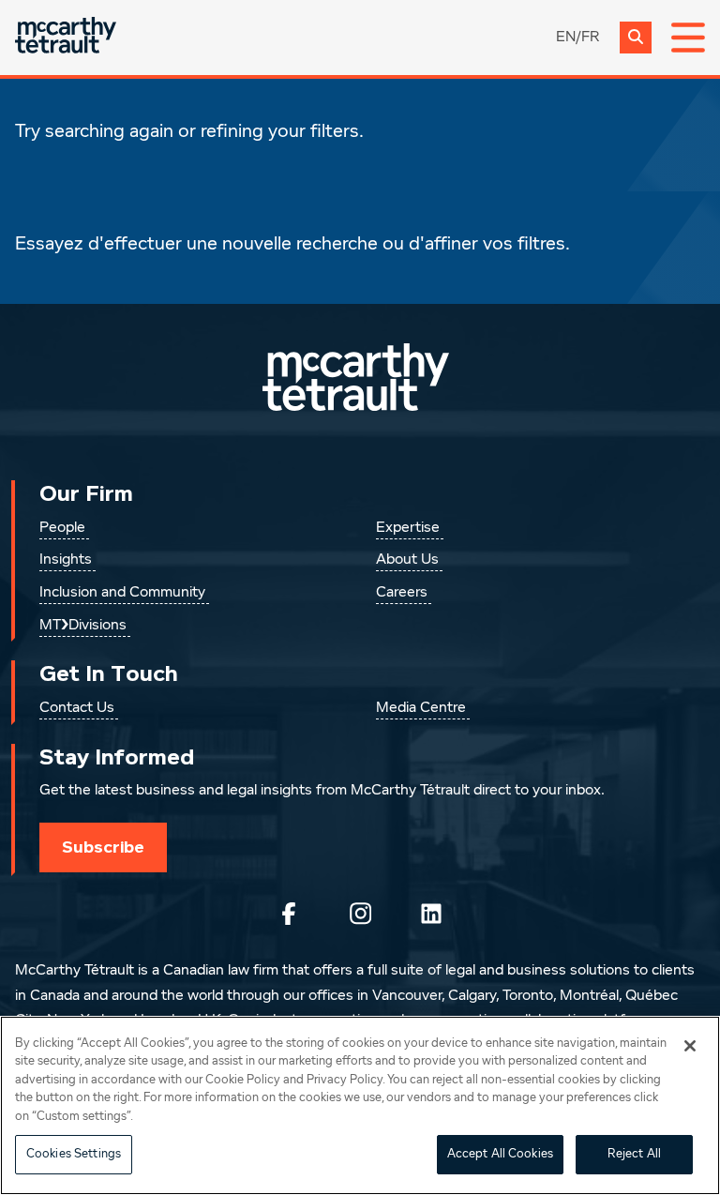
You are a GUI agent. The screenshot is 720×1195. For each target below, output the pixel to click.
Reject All (634, 1154)
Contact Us (76, 708)
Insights (65, 559)
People (62, 528)
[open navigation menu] (688, 38)
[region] (360, 1105)
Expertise (408, 528)
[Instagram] (360, 913)
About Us (407, 559)
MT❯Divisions (83, 625)
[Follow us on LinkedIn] (431, 913)
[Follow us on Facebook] (288, 913)
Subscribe (103, 847)
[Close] (690, 1045)
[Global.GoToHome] (65, 37)
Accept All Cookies (500, 1154)
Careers (402, 592)
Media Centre (421, 708)
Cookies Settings (73, 1154)
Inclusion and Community (122, 592)
